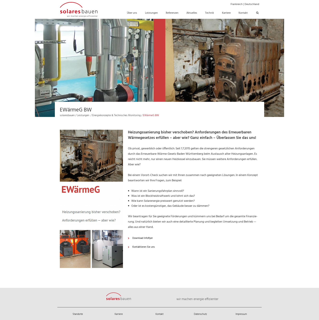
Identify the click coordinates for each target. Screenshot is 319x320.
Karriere (119, 314)
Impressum (241, 314)
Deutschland (252, 4)
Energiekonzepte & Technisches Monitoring (116, 115)
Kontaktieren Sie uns (143, 247)
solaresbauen (67, 115)
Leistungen (83, 115)
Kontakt (159, 314)
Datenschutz (200, 314)
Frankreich (237, 4)
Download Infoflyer (142, 238)
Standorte (78, 314)
